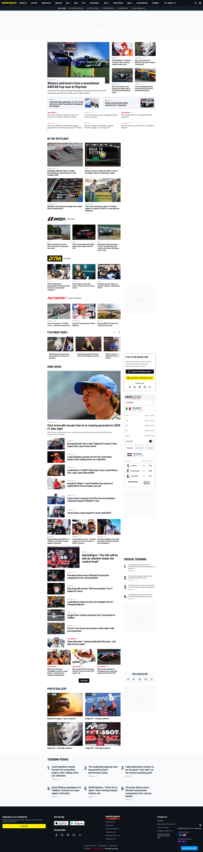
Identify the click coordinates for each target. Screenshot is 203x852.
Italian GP (136, 408)
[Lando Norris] (128, 465)
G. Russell (134, 476)
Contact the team (163, 827)
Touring (155, 3)
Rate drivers (133, 482)
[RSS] (150, 387)
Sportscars (118, 3)
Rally (106, 3)
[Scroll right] (119, 332)
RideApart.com (110, 839)
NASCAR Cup (46, 3)
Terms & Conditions (90, 846)
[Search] (196, 3)
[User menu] (200, 3)
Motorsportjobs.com (112, 828)
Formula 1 (23, 3)
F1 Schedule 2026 (92, 8)
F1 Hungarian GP (122, 8)
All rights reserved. (111, 848)
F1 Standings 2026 (108, 8)
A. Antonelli (134, 471)
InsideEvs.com (110, 822)
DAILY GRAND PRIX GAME (76, 8)
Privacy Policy (112, 846)
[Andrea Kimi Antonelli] (128, 470)
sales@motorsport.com (165, 831)
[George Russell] (128, 476)
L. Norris (133, 466)
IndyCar (58, 3)
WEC (67, 3)
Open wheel (94, 3)
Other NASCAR (141, 3)
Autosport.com (111, 832)
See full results (147, 482)
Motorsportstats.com (113, 835)
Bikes (130, 3)
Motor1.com (109, 825)
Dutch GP (137, 454)
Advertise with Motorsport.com (167, 824)
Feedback (160, 820)
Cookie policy (102, 846)
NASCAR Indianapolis (138, 8)
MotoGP (34, 3)
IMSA (75, 3)
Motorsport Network (97, 848)
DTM (83, 3)
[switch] (151, 441)
